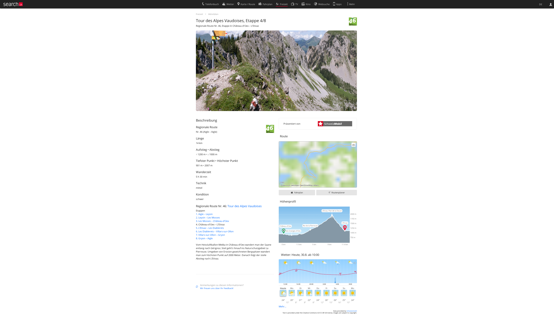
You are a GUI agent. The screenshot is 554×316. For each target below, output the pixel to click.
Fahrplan (298, 192)
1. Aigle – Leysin (204, 214)
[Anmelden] (551, 4)
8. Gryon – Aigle (204, 238)
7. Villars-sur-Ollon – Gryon (210, 234)
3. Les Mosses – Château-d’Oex (212, 221)
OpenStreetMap (306, 185)
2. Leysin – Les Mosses (208, 217)
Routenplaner (338, 192)
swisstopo (295, 185)
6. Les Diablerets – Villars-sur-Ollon (215, 231)
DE (540, 4)
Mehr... (282, 306)
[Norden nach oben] (353, 184)
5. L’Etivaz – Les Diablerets (210, 228)
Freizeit (199, 14)
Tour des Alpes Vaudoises (245, 206)
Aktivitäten (213, 14)
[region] (318, 164)
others (316, 185)
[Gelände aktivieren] (353, 145)
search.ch (286, 185)
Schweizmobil (352, 311)
